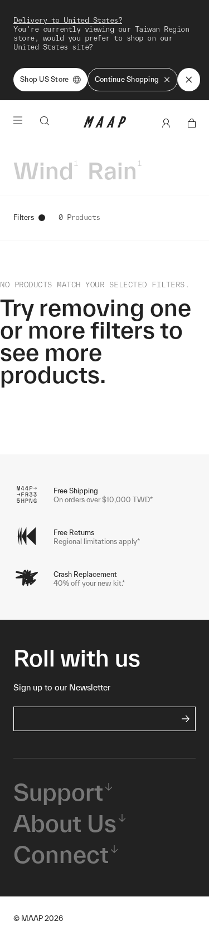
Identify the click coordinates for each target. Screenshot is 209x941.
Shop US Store (44, 79)
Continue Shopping (127, 79)
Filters (23, 217)
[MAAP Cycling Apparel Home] (105, 125)
